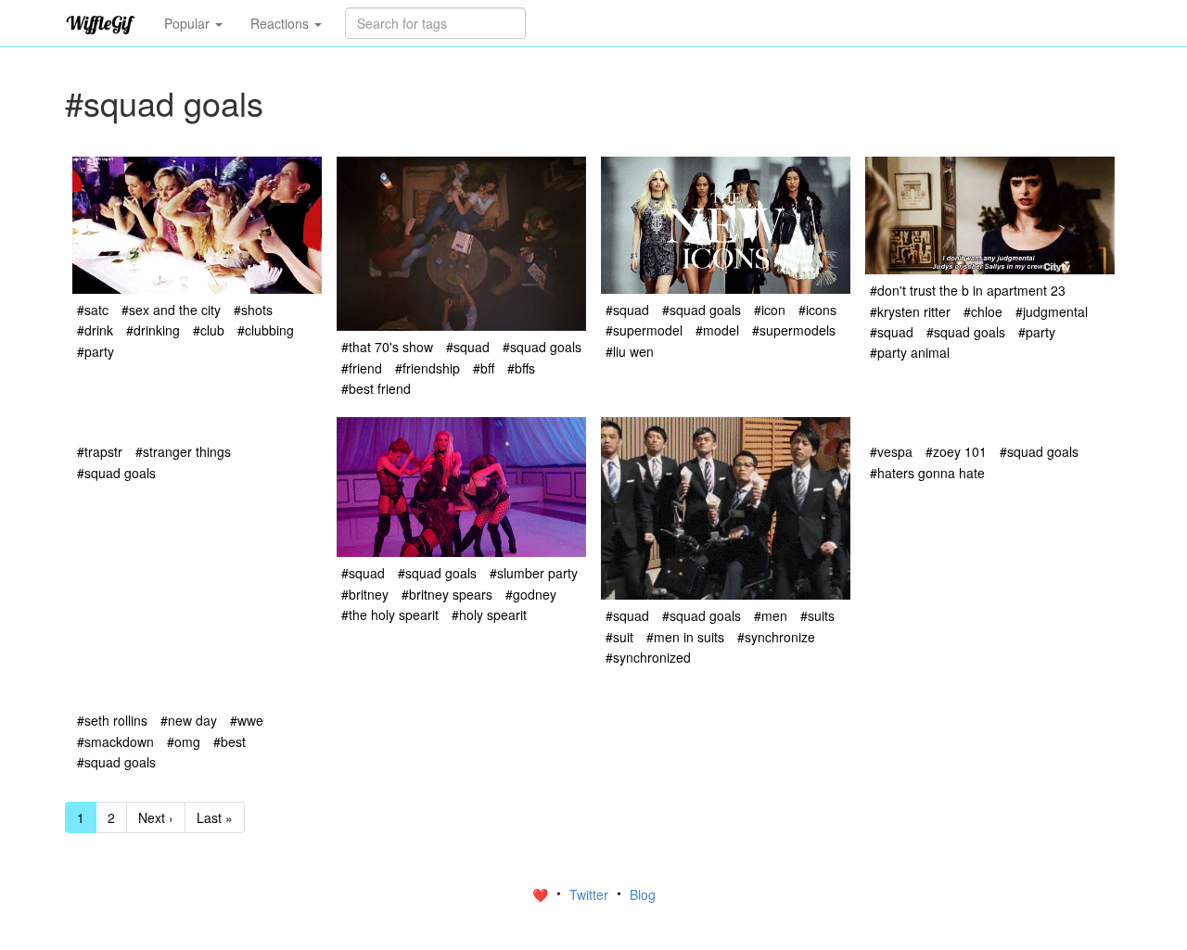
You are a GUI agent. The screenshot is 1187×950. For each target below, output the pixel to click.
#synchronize (776, 636)
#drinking (153, 330)
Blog (643, 894)
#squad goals (542, 346)
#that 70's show (387, 346)
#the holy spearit (390, 614)
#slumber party (534, 573)
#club (208, 330)
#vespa (891, 451)
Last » (215, 817)
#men (770, 615)
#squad (468, 346)
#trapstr (99, 451)
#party (95, 351)
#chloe (983, 311)
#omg (183, 741)
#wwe (246, 720)
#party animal (910, 352)
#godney (530, 594)
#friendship (427, 368)
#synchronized (648, 657)
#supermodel (644, 330)
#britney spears (447, 594)
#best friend (376, 388)
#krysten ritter (910, 311)
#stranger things (183, 451)
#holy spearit (489, 614)
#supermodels (794, 330)
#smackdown (115, 741)
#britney (365, 594)
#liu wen (630, 351)
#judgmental (1051, 311)
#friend (361, 368)
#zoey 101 (956, 451)
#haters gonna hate (927, 472)
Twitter (590, 894)
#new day (188, 720)
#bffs (521, 368)
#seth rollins (112, 720)
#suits (817, 615)
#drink (95, 330)
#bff (483, 368)
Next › (155, 817)
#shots (253, 309)
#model (717, 330)
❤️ (542, 894)
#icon (769, 309)
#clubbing (265, 330)
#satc (92, 309)
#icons (817, 309)
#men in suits (685, 636)
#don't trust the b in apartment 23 (968, 290)
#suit (619, 636)
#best (229, 741)
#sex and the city (171, 309)
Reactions (281, 23)
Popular (188, 23)
